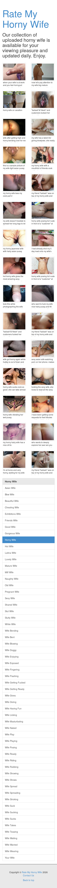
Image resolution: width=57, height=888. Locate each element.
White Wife (10, 624)
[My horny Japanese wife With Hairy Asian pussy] (14, 238)
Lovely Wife (10, 559)
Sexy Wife (10, 598)
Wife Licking (11, 715)
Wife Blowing (11, 643)
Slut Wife (9, 611)
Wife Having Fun (13, 708)
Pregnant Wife (12, 591)
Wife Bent (10, 637)
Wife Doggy (10, 650)
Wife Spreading (12, 792)
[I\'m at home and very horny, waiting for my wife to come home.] (14, 459)
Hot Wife (9, 546)
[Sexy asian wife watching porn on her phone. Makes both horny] (43, 349)
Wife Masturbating (14, 721)
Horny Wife (10, 539)
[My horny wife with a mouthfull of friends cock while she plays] (43, 155)
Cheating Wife (12, 507)
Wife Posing (11, 747)
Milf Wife (9, 572)
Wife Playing (11, 740)
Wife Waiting (11, 838)
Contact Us (28, 875)
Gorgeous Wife (12, 533)
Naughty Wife (11, 578)
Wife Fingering (12, 669)
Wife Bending (11, 630)
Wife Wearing (11, 851)
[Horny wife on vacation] (14, 99)
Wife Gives (10, 695)
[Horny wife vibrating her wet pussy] (14, 404)
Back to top (28, 880)
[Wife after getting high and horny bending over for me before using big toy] (14, 127)
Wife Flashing (12, 676)
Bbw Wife (9, 494)
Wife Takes (10, 825)
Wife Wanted (11, 844)
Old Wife (9, 585)
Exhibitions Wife (13, 513)
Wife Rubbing (11, 766)
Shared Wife (11, 604)
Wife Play (9, 734)
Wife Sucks (10, 818)
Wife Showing (12, 773)
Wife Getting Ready (14, 689)
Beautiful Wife (12, 500)
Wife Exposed (12, 663)
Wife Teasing (11, 831)
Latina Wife (10, 552)
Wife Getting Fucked (15, 682)
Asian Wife (10, 487)
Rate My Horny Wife (25, 18)
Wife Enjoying (12, 656)
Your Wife (10, 857)
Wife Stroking (11, 799)
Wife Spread (11, 786)
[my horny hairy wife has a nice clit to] (14, 432)
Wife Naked (10, 727)
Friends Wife (11, 520)
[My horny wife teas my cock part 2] (14, 183)
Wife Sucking (11, 812)
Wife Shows (11, 779)
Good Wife (10, 526)
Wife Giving (10, 702)
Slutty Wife (10, 617)
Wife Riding (10, 760)
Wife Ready (10, 753)
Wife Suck (10, 805)
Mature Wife (11, 565)
